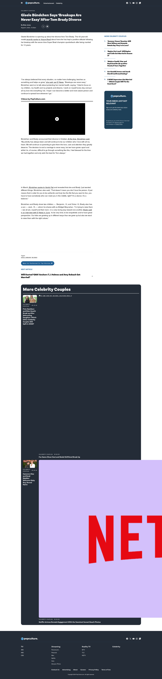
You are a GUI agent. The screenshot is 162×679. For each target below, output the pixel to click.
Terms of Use (118, 122)
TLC (83, 652)
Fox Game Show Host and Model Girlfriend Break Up (59, 457)
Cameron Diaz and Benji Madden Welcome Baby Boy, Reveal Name (29, 479)
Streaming (55, 646)
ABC (22, 650)
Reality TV (86, 646)
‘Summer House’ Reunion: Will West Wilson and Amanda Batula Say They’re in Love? (119, 43)
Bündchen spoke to (41, 187)
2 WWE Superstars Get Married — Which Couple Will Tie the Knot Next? (119, 81)
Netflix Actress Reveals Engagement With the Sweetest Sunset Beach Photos (70, 622)
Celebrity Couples (28, 10)
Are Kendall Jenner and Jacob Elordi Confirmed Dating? (118, 72)
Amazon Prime (56, 664)
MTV (83, 650)
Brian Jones (27, 25)
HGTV (84, 655)
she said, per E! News (55, 82)
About (75, 669)
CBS (22, 655)
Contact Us (55, 669)
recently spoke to (38, 39)
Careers (83, 669)
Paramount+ (55, 650)
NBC (22, 652)
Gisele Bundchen (26, 257)
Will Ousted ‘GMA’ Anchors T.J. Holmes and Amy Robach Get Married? (50, 276)
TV (22, 646)
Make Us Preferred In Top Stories (37, 263)
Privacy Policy (118, 124)
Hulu (52, 661)
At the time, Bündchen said (78, 139)
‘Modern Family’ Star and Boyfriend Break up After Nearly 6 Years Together (117, 63)
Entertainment (49, 3)
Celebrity (59, 3)
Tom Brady (34, 257)
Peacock (54, 652)
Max (52, 655)
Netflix (53, 658)
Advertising (66, 669)
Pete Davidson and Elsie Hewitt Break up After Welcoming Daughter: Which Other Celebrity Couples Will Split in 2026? (29, 316)
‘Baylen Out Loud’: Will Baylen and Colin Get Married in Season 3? (119, 53)
